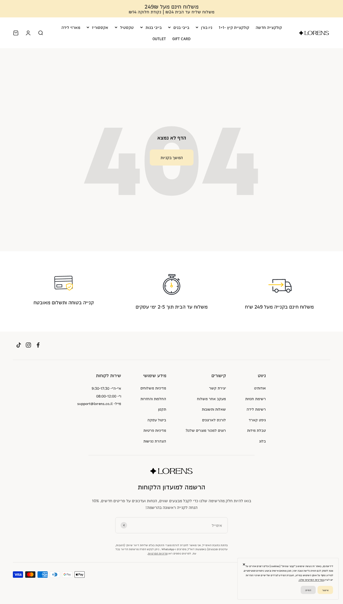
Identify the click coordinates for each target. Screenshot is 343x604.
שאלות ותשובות (214, 409)
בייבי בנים (181, 27)
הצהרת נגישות (154, 441)
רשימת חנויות (255, 399)
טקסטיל (127, 27)
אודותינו (260, 388)
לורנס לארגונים (214, 420)
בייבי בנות (154, 27)
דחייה (308, 590)
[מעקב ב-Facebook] (38, 345)
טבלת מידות (256, 430)
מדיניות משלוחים (153, 388)
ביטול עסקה (156, 420)
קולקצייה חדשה (269, 27)
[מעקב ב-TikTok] (19, 345)
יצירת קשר (217, 388)
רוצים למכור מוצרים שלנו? (205, 430)
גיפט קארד (257, 420)
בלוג (262, 441)
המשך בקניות (172, 157)
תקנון (162, 409)
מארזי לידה (70, 27)
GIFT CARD (181, 38)
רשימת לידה (256, 409)
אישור (325, 590)
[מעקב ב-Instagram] (28, 345)
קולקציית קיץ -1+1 (234, 27)
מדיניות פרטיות (154, 430)
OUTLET (159, 38)
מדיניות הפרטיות (157, 553)
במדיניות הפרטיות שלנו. (311, 580)
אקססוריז (100, 27)
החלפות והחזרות (153, 399)
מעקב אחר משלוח (211, 399)
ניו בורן (206, 27)
